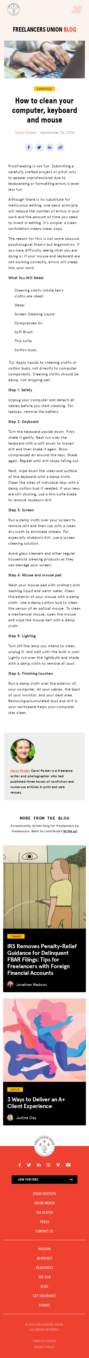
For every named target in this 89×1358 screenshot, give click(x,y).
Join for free (28, 1179)
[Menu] (77, 9)
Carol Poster (25, 132)
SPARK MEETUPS (44, 1194)
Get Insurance (44, 1296)
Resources (44, 1268)
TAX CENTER (44, 1213)
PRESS (44, 1222)
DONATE (44, 1305)
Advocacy (44, 1258)
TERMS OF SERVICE (44, 1341)
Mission (44, 1249)
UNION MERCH (44, 1203)
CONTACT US (44, 1231)
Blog (44, 1287)
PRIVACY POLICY (44, 1347)
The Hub (44, 1277)
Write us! (70, 831)
